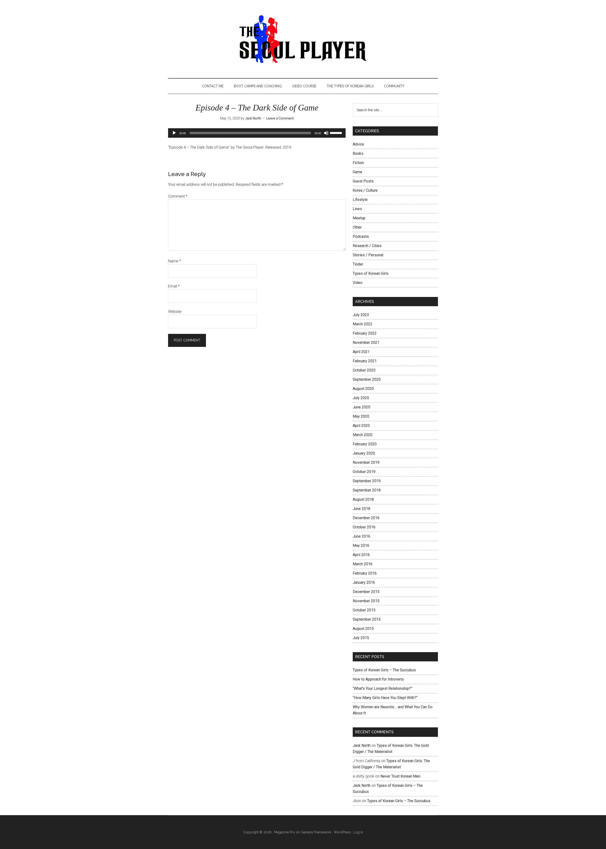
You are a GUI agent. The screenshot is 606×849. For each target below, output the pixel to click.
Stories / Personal (368, 255)
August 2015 (363, 628)
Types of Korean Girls (370, 273)
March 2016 (362, 564)
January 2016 (364, 582)
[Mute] (326, 133)
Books (358, 153)
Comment (177, 196)
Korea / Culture (365, 190)
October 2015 (364, 610)
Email (174, 286)
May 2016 (361, 545)
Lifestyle (360, 199)
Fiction (358, 162)
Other (357, 227)
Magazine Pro (284, 832)
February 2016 (365, 573)
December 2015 (366, 591)
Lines (357, 209)
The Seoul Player (303, 39)
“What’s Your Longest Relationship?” (382, 688)
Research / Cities (367, 245)
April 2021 (361, 351)
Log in (358, 832)
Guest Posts (363, 181)
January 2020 (364, 453)
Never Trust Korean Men (400, 776)
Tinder (358, 264)
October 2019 (364, 471)
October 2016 (364, 527)
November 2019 (366, 462)
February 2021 (365, 361)
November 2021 (366, 342)
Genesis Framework (316, 832)
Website (175, 311)
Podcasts (361, 236)
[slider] (336, 132)
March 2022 (362, 324)
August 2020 (363, 388)
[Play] (174, 133)
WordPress (342, 832)
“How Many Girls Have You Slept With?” (385, 697)
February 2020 (365, 444)
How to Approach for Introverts (378, 679)
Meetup (359, 218)
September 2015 (367, 619)
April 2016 (361, 555)
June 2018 (361, 508)
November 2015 (366, 601)
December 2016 (366, 518)
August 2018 (363, 499)
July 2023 (361, 315)
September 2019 (367, 481)
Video (357, 282)
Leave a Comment (280, 118)
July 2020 (361, 398)
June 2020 (361, 407)
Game (357, 172)
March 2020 (362, 435)
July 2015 (361, 638)
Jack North (361, 745)
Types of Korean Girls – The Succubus (384, 670)
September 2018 (367, 490)
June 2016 (361, 536)
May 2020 (361, 416)
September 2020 (367, 379)
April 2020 (361, 425)
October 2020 (364, 370)
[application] (257, 133)
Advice (358, 144)
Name (174, 261)
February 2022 (365, 333)
